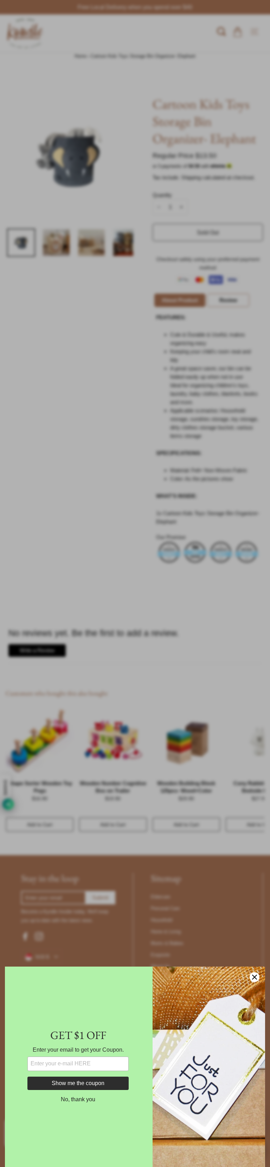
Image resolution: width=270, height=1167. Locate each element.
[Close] (254, 977)
